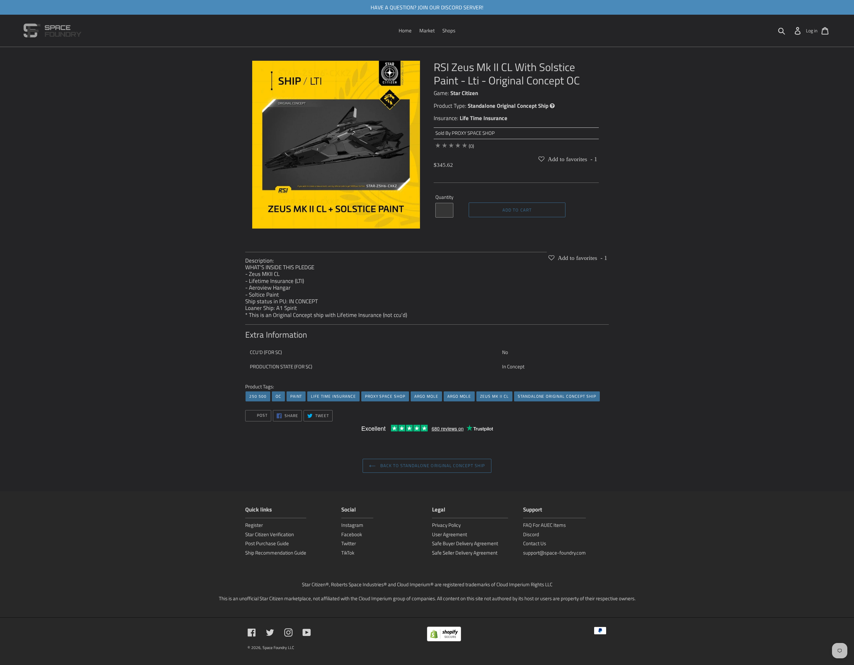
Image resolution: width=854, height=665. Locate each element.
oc (278, 396)
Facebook (351, 534)
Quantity (444, 197)
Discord (531, 534)
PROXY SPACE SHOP (473, 133)
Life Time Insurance (483, 118)
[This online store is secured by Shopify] (444, 635)
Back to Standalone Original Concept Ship (432, 465)
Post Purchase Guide (267, 543)
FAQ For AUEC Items (544, 525)
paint (296, 396)
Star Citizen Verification (269, 534)
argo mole (426, 396)
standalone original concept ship (557, 396)
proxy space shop (385, 396)
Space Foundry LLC (278, 647)
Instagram (352, 525)
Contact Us (534, 543)
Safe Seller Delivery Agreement (464, 553)
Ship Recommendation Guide (275, 553)
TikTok (347, 553)
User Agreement (449, 534)
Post (262, 415)
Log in (812, 30)
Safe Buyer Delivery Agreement (465, 543)
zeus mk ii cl (494, 396)
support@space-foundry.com (554, 553)
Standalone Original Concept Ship (508, 105)
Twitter (348, 543)
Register (254, 525)
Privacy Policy (446, 525)
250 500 (258, 396)
